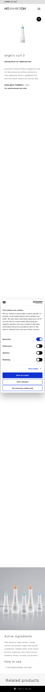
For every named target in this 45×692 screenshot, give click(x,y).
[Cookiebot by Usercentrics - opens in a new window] (32, 302)
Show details (33, 369)
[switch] (39, 346)
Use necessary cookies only (22, 388)
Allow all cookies (22, 375)
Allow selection (22, 382)
